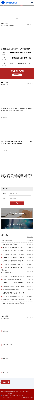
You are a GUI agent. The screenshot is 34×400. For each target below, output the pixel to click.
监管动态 (5, 331)
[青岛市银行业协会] (9, 2)
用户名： (5, 193)
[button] (16, 18)
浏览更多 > (30, 24)
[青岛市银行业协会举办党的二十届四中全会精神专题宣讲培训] (17, 37)
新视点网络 (30, 397)
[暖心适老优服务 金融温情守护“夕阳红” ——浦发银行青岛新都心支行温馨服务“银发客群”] (17, 130)
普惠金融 (5, 358)
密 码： (4, 198)
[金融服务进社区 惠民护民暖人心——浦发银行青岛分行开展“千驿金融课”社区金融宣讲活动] (17, 96)
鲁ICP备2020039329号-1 (8, 393)
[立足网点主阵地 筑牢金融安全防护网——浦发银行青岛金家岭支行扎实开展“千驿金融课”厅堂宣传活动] (17, 163)
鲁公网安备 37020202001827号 (10, 395)
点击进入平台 (17, 74)
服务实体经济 (6, 372)
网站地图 (21, 395)
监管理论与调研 (7, 344)
